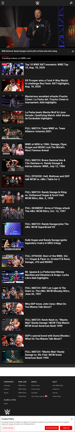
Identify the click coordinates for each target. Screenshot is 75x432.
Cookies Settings (8, 428)
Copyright (34, 392)
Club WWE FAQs (58, 385)
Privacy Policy (35, 389)
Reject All (66, 428)
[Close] (72, 419)
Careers (6, 389)
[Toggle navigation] (2, 3)
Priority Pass (22, 396)
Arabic (6, 403)
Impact (6, 392)
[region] (37, 424)
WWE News (22, 385)
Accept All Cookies (52, 428)
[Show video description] (68, 51)
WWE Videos (22, 389)
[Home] (37, 3)
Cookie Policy (57, 396)
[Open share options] (73, 51)
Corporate (7, 385)
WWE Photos (22, 392)
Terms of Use (35, 385)
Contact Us (56, 389)
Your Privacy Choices (37, 396)
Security (55, 392)
